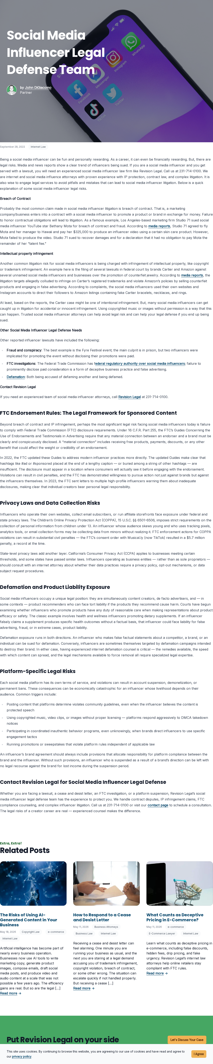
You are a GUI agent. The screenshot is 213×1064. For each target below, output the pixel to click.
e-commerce (56, 931)
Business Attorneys (106, 926)
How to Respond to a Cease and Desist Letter (102, 917)
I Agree (199, 1054)
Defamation (16, 377)
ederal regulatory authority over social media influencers (140, 363)
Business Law (84, 933)
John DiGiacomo (38, 87)
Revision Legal (129, 397)
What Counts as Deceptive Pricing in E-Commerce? (174, 917)
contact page (158, 805)
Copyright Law (31, 931)
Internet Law (38, 146)
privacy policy (21, 1056)
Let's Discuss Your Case (187, 1040)
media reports (159, 226)
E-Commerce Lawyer (162, 933)
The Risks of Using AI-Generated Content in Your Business (28, 920)
